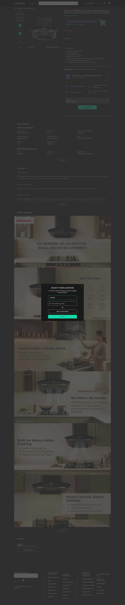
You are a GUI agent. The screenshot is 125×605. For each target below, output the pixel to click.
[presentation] (62, 297)
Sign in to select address (63, 311)
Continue (62, 316)
